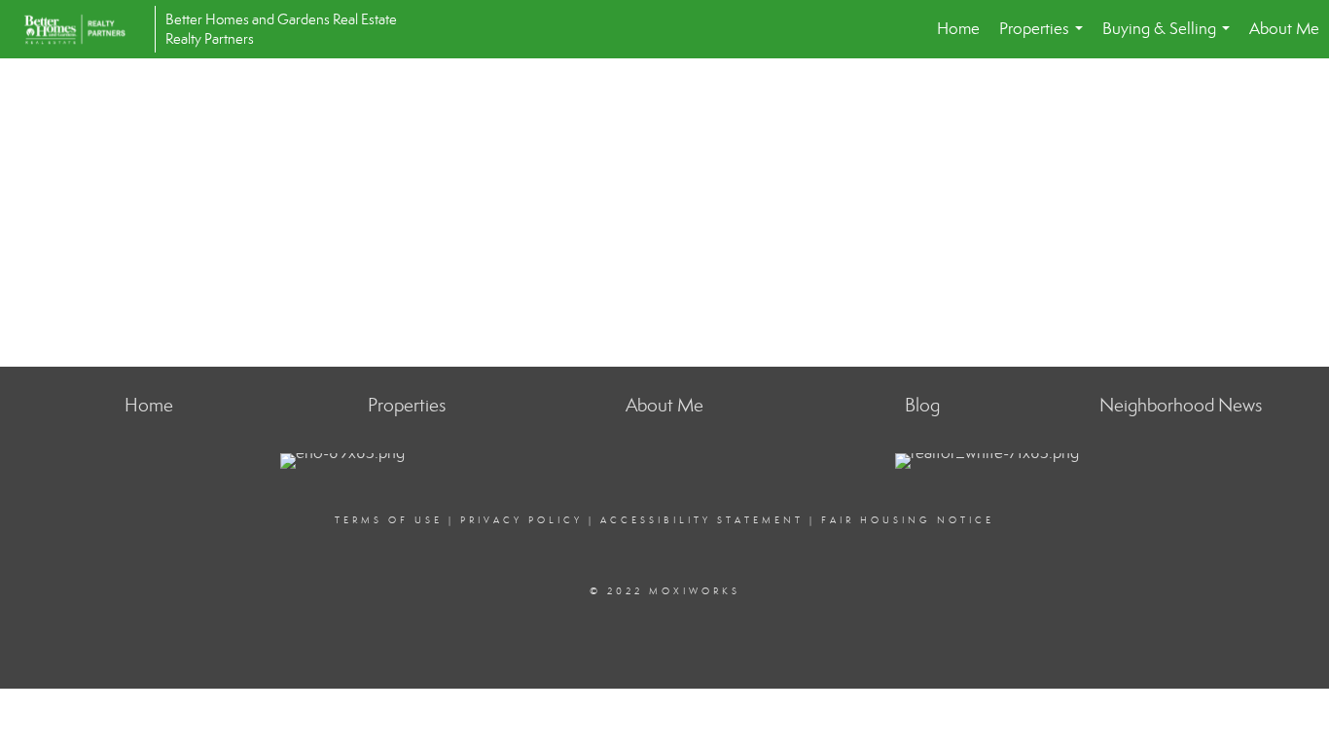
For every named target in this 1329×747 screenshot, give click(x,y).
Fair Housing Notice (907, 520)
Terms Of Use (389, 520)
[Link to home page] (85, 29)
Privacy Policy (521, 520)
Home (958, 28)
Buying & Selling (1170, 38)
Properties (1045, 38)
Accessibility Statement (702, 520)
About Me (1284, 28)
